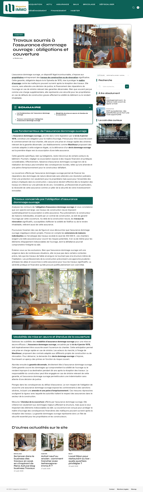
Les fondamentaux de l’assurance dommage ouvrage (33, 114)
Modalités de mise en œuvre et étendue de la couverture (72, 114)
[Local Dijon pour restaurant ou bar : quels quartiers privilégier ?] (80, 442)
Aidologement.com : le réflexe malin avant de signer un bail (116, 102)
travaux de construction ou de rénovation (59, 77)
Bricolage (18, 454)
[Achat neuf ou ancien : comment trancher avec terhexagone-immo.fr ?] (52, 442)
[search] (133, 7)
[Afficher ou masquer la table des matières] (66, 107)
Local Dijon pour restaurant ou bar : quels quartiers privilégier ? (80, 460)
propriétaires (18, 77)
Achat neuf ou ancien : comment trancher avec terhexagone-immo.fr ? (52, 461)
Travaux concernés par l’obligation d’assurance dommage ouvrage (30, 119)
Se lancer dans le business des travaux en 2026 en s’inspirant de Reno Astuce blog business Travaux (24, 462)
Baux (71, 454)
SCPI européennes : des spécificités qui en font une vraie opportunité (117, 113)
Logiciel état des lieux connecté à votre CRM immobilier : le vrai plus (113, 137)
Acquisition (110, 108)
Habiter (19, 35)
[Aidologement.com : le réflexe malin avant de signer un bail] (100, 101)
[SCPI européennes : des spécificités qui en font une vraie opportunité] (100, 111)
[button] (128, 75)
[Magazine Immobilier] (15, 7)
